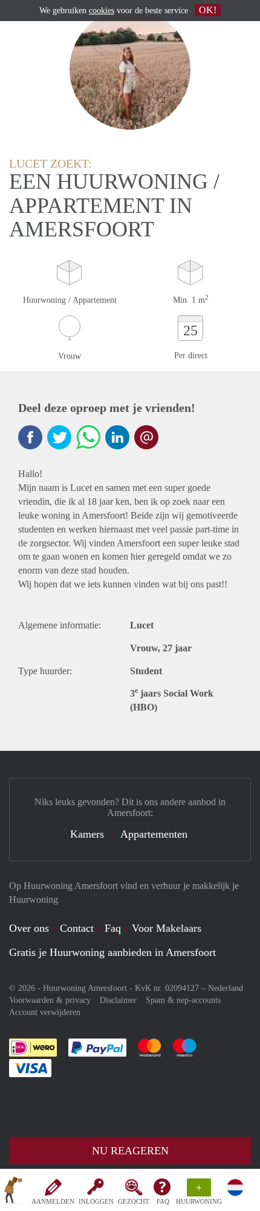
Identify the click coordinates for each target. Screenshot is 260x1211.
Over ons (29, 928)
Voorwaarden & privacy (50, 1000)
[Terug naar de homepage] (13, 1192)
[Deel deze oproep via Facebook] (30, 437)
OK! (207, 10)
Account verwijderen (44, 1012)
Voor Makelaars (166, 928)
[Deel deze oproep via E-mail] (146, 437)
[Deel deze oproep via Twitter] (59, 437)
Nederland (225, 988)
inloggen (96, 1201)
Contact (77, 928)
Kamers (87, 834)
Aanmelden (52, 1201)
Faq (113, 928)
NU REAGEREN (130, 1151)
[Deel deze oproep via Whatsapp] (88, 437)
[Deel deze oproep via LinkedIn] (117, 437)
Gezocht (133, 1201)
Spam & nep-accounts (183, 1000)
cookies (101, 10)
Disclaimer (118, 1000)
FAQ (163, 1201)
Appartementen (153, 834)
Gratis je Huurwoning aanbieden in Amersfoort (112, 952)
